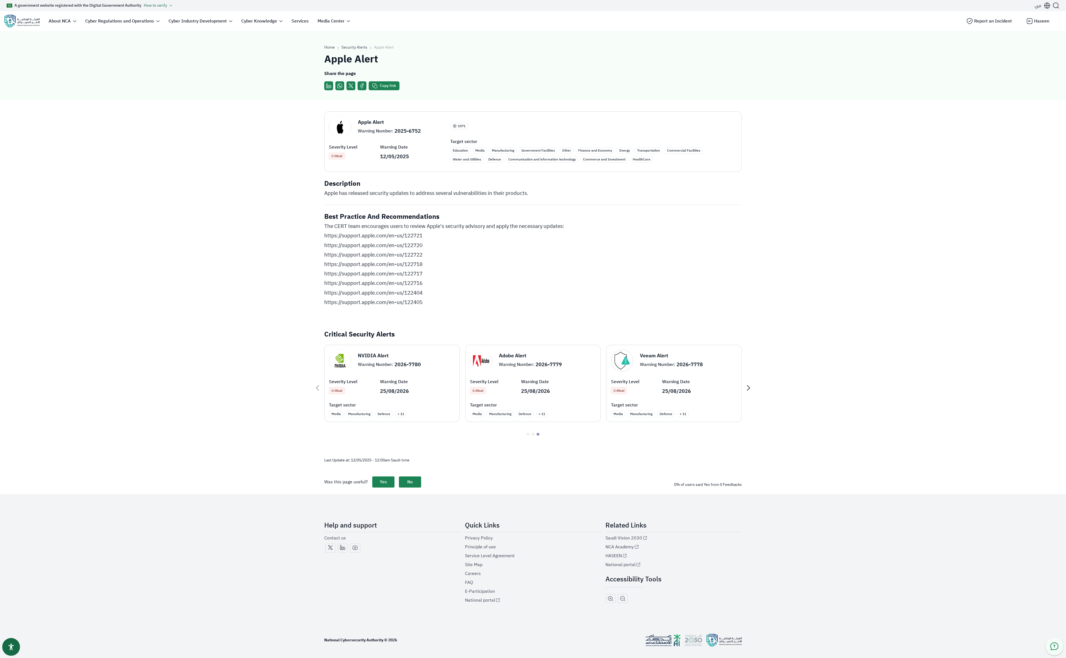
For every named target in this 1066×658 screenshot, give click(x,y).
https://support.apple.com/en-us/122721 (373, 236)
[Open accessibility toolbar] (11, 647)
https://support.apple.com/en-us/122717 (373, 274)
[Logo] (22, 21)
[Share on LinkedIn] (328, 85)
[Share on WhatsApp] (339, 85)
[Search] (1056, 5)
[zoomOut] (623, 598)
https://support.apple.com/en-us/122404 (373, 293)
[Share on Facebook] (362, 85)
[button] (1042, 5)
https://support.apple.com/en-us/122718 (373, 264)
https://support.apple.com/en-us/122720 (373, 245)
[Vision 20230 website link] (693, 640)
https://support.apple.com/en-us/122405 (373, 302)
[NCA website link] (724, 640)
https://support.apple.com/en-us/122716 (373, 283)
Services (300, 21)
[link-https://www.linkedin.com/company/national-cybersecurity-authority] (343, 548)
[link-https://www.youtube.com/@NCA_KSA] (355, 548)
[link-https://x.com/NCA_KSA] (330, 548)
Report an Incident (993, 21)
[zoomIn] (610, 598)
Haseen (1041, 21)
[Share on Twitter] (350, 85)
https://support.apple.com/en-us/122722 (373, 255)
